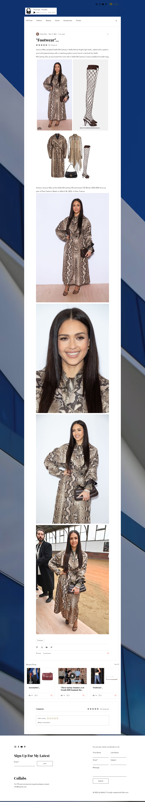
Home (57, 20)
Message (96, 767)
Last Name (115, 752)
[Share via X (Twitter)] (42, 647)
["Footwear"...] (104, 676)
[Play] (34, 12)
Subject (113, 760)
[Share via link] (51, 647)
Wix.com (125, 792)
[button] (116, 20)
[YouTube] (21, 747)
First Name (97, 752)
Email (16, 762)
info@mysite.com (20, 787)
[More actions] (108, 34)
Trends (78, 20)
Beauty (48, 20)
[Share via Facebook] (37, 647)
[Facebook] (18, 747)
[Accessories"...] (40, 676)
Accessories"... (34, 687)
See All (117, 664)
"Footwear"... (98, 687)
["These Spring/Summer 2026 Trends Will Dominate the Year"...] (72, 676)
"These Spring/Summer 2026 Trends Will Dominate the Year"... (72, 688)
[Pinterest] (25, 747)
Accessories (67, 20)
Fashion (39, 20)
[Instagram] (15, 747)
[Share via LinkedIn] (47, 647)
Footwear (40, 640)
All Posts (29, 20)
